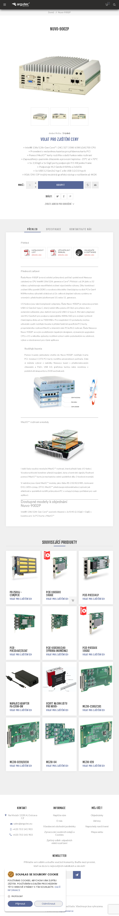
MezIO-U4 (51, 762)
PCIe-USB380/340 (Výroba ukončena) (56, 649)
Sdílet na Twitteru (57, 196)
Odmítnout (48, 903)
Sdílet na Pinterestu (70, 196)
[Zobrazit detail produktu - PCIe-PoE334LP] (96, 568)
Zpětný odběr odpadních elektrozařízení (59, 841)
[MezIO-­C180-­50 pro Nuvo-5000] (96, 679)
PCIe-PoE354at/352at (19, 649)
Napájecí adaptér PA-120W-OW (19, 705)
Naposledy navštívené (97, 826)
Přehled (32, 229)
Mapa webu (97, 832)
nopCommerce (66, 911)
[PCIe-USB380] (59, 623)
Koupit (61, 184)
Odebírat (77, 875)
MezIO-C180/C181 (92, 706)
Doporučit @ (95, 185)
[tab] (32, 229)
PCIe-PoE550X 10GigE (90, 649)
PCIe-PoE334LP (91, 595)
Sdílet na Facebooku (64, 196)
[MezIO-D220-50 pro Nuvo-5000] (23, 735)
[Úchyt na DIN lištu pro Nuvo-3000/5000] (59, 679)
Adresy (97, 820)
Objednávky (97, 815)
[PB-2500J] (23, 568)
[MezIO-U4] (59, 735)
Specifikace (53, 229)
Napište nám (59, 815)
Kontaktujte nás (81, 229)
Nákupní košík (108, 3)
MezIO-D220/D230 (19, 762)
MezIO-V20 (88, 762)
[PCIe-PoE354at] (23, 623)
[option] (40, 116)
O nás (59, 820)
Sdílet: (49, 196)
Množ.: (21, 184)
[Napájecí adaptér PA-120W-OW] (23, 679)
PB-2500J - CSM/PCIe (16, 594)
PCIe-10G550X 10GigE (53, 594)
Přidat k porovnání (87, 185)
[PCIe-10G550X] (59, 568)
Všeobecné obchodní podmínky (59, 826)
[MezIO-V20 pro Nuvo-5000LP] (96, 735)
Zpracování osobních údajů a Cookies (59, 833)
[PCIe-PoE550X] (96, 623)
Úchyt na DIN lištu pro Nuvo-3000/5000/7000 (56, 706)
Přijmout (20, 903)
